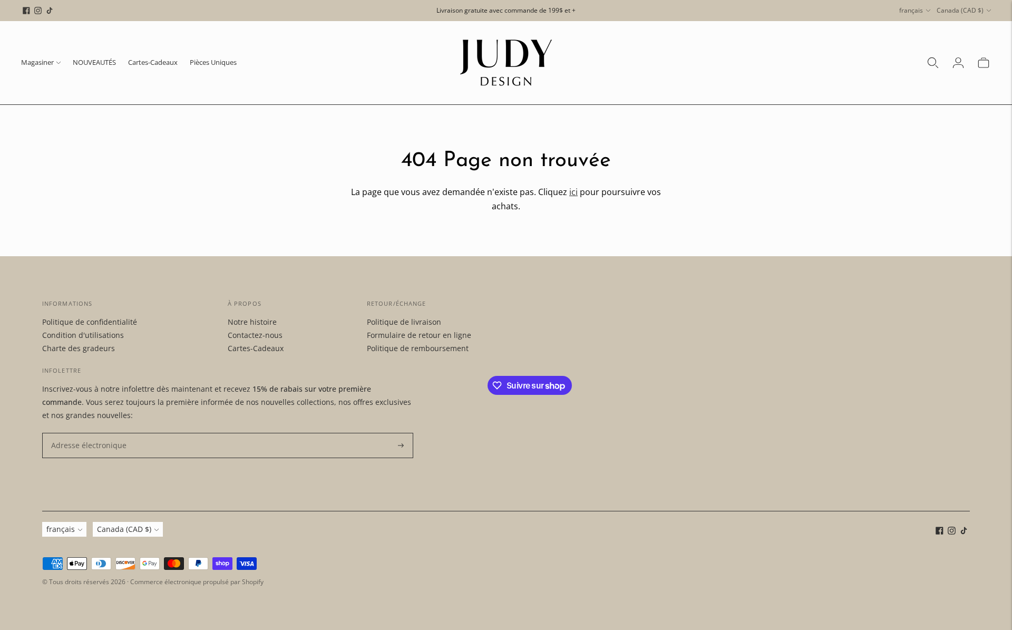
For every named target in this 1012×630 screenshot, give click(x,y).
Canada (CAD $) (960, 10)
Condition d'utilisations (83, 335)
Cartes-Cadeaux (153, 62)
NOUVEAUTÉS (94, 62)
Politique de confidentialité (89, 322)
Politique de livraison (404, 322)
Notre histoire (252, 322)
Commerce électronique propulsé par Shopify (197, 581)
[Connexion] (958, 62)
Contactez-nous (255, 335)
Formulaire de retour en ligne (419, 335)
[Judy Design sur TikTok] (49, 10)
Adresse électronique (84, 433)
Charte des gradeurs (78, 348)
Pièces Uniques (213, 62)
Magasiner (37, 62)
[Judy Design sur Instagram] (38, 10)
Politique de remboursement (418, 348)
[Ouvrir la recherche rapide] (933, 62)
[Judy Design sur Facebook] (26, 10)
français (911, 10)
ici (573, 192)
